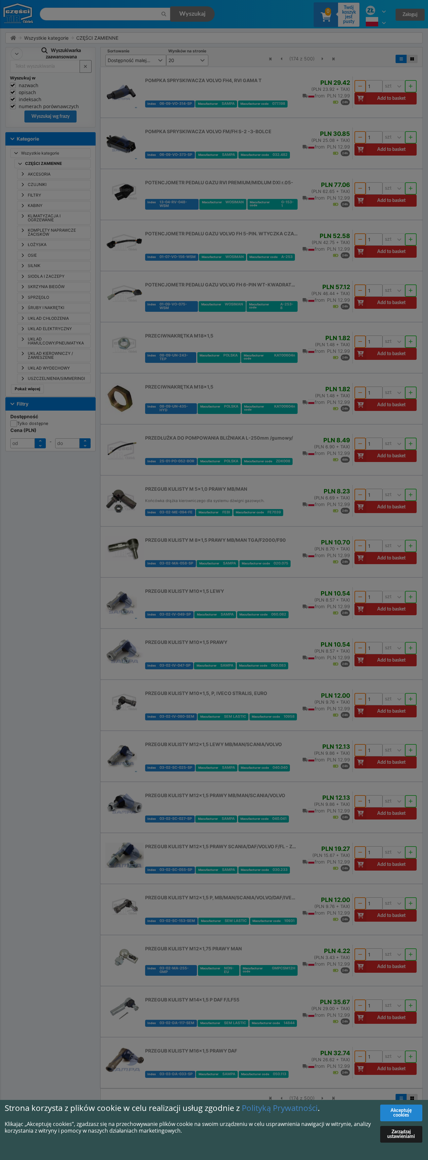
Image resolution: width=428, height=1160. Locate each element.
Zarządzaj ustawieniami (401, 1134)
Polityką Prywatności (280, 1107)
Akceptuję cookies (401, 1113)
